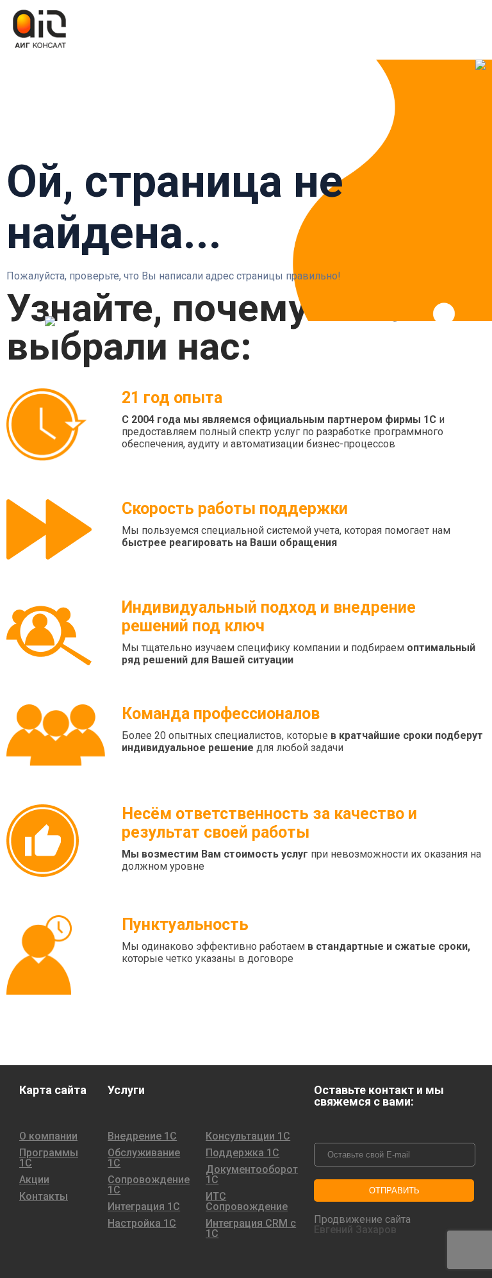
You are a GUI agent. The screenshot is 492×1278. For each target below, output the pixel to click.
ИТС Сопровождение (247, 1201)
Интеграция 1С (144, 1207)
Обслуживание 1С (144, 1158)
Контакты (43, 1196)
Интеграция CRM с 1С (251, 1228)
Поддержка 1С (242, 1153)
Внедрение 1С (142, 1136)
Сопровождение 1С (149, 1185)
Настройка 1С (142, 1223)
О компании (48, 1136)
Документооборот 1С (252, 1175)
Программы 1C (48, 1158)
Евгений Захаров (355, 1230)
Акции (34, 1180)
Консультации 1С (248, 1136)
